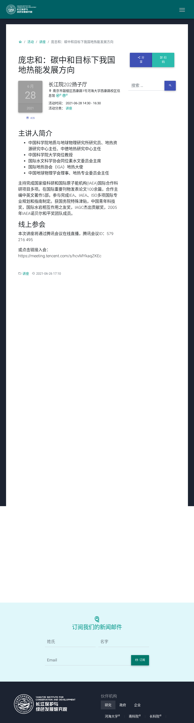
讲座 (42, 42)
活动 (30, 42)
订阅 (142, 660)
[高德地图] (58, 95)
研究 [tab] (108, 705)
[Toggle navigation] (182, 9)
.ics (32, 118)
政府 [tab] (122, 705)
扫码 (164, 60)
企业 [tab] (137, 705)
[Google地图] (65, 95)
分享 (142, 60)
